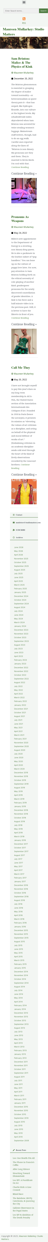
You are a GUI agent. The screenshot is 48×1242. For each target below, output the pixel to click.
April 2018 (18, 833)
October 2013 (20, 1020)
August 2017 (19, 855)
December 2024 (21, 596)
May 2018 (18, 829)
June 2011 (18, 1084)
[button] (24, 2)
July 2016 (18, 904)
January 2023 (20, 664)
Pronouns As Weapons (20, 218)
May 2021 (18, 728)
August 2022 (19, 682)
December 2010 (21, 1107)
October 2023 (20, 637)
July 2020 (18, 754)
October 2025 (20, 562)
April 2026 (18, 555)
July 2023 (18, 649)
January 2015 (20, 968)
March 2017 (19, 874)
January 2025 (20, 592)
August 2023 (19, 645)
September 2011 (21, 1073)
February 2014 (20, 1005)
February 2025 (20, 589)
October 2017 (20, 848)
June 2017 (18, 863)
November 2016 (21, 889)
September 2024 (21, 604)
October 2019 (20, 780)
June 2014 (18, 994)
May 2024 (18, 619)
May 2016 (18, 911)
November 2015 (21, 934)
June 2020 (18, 757)
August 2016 (19, 900)
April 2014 (18, 1002)
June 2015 (18, 949)
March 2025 (19, 585)
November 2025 (21, 559)
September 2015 (21, 938)
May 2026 (18, 551)
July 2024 (18, 611)
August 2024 (19, 607)
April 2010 (18, 1137)
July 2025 (18, 573)
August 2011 (19, 1077)
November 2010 (21, 1110)
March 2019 (19, 799)
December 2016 (21, 885)
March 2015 (19, 960)
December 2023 (21, 630)
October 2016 (20, 893)
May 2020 (18, 761)
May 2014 (18, 998)
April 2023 (18, 656)
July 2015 (18, 945)
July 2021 (18, 720)
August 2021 (19, 716)
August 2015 (19, 941)
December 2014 (21, 972)
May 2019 (18, 791)
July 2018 (18, 825)
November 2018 (21, 814)
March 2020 (19, 769)
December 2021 (21, 709)
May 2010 (18, 1133)
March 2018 (19, 836)
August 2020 (19, 750)
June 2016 (18, 908)
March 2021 (19, 735)
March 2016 (19, 919)
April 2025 (18, 581)
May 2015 (18, 953)
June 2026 (18, 547)
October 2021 (20, 712)
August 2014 (19, 987)
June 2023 (18, 652)
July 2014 (18, 990)
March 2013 (19, 1047)
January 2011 (19, 1103)
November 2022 (21, 671)
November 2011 (21, 1065)
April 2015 (18, 956)
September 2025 (21, 566)
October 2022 (20, 675)
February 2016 (20, 923)
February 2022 (20, 701)
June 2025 (18, 577)
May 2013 (18, 1039)
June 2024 (18, 615)
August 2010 (19, 1122)
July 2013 (18, 1032)
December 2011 (21, 1062)
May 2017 (18, 866)
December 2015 (21, 930)
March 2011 (19, 1095)
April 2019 (18, 795)
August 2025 (19, 570)
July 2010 (18, 1125)
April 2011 (18, 1092)
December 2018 (21, 810)
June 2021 (18, 724)
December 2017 (21, 844)
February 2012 (20, 1058)
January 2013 (20, 1054)
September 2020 (21, 746)
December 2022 (21, 667)
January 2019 (20, 806)
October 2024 (20, 600)
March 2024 (19, 622)
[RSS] (24, 18)
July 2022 (18, 686)
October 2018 (20, 818)
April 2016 (18, 915)
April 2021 (18, 731)
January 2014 (20, 1009)
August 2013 (19, 1028)
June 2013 (18, 1035)
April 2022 (18, 694)
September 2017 (21, 851)
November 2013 (21, 1017)
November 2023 (21, 634)
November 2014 (21, 975)
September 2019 (21, 784)
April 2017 (18, 870)
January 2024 (20, 626)
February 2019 (20, 803)
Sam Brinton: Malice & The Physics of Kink (21, 62)
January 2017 (20, 881)
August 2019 (19, 788)
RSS (24, 23)
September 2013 (21, 1024)
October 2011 (20, 1069)
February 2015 (20, 964)
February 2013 (20, 1050)
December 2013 (21, 1013)
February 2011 (20, 1099)
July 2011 (18, 1080)
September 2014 (21, 983)
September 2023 (21, 641)
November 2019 (21, 776)
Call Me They (20, 367)
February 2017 (20, 878)
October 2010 (20, 1114)
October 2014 (20, 979)
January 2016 (20, 927)
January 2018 (20, 840)
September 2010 (21, 1118)
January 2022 (20, 705)
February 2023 (20, 660)
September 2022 (21, 679)
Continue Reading (20, 167)
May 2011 (18, 1088)
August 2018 (19, 821)
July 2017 (18, 859)
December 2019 (21, 773)
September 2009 (21, 1140)
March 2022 (19, 697)
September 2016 (21, 896)
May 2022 (18, 690)
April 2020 (18, 765)
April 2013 (18, 1043)
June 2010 (18, 1129)
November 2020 (21, 743)
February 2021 (20, 739)
